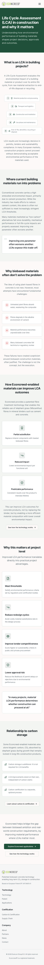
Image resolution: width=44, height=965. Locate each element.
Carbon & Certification (11, 914)
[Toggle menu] (39, 3)
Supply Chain (7, 918)
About (4, 930)
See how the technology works (20, 527)
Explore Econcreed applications (20, 846)
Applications (7, 903)
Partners (5, 934)
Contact (5, 942)
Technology (6, 895)
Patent (4, 899)
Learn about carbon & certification (20, 804)
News (4, 938)
